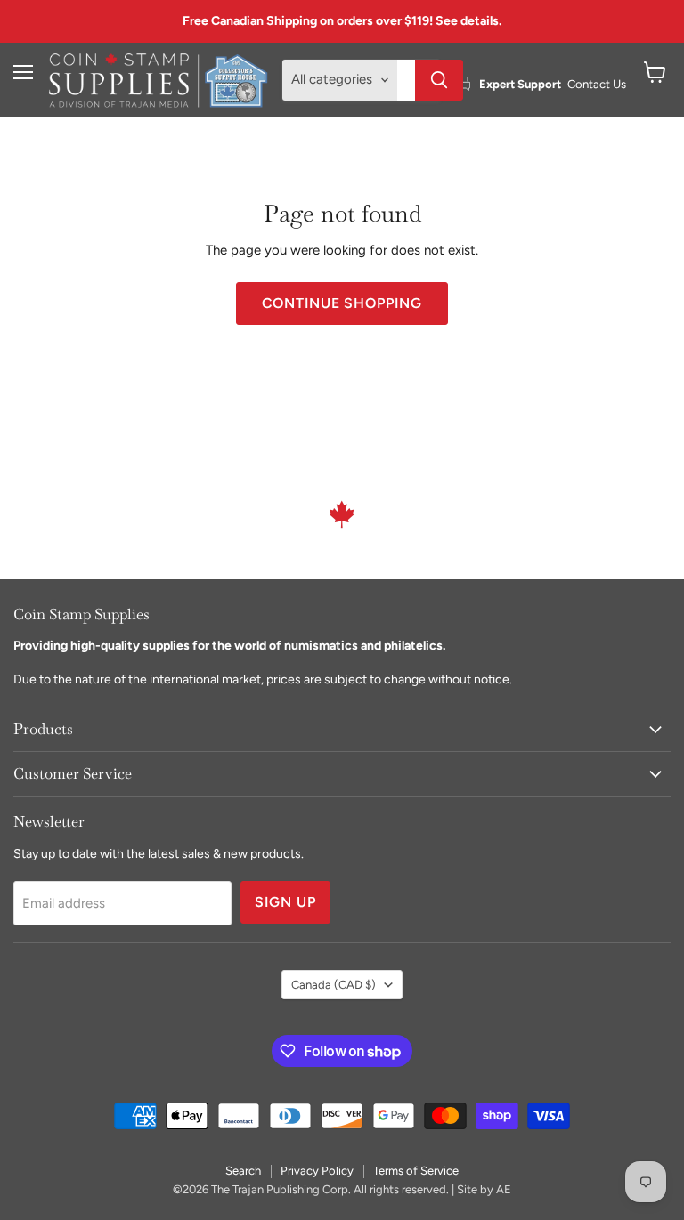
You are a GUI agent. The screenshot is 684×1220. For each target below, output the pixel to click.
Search (243, 1170)
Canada (333, 984)
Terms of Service (416, 1170)
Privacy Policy (317, 1170)
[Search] (439, 80)
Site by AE (484, 1189)
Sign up (285, 901)
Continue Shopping (342, 303)
